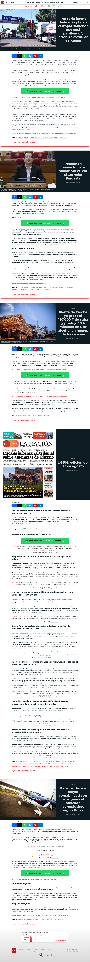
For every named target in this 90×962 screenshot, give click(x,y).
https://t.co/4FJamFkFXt (45, 586)
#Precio (26, 137)
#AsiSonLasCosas (30, 846)
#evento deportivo (67, 761)
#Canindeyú (37, 766)
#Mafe (50, 766)
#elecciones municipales (54, 763)
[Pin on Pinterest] (35, 56)
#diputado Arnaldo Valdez (44, 289)
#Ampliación (50, 137)
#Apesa (56, 137)
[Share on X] (19, 56)
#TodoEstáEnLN (40, 550)
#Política (16, 546)
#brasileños (45, 766)
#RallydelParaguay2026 (55, 761)
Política (73, 14)
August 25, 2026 (54, 552)
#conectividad (53, 287)
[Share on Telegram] (30, 56)
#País (13, 691)
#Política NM (62, 137)
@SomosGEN (45, 854)
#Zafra (35, 415)
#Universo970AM (37, 856)
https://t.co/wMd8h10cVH (45, 695)
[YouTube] (77, 951)
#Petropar (20, 137)
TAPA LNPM (73, 458)
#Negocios (14, 616)
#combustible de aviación (31, 763)
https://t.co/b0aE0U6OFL (50, 550)
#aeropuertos (50, 919)
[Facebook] (68, 951)
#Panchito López (68, 287)
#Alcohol (46, 415)
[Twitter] (71, 951)
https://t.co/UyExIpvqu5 (45, 655)
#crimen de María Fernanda (60, 766)
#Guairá (20, 415)
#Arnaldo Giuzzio (36, 761)
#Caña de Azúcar (27, 415)
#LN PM (20, 761)
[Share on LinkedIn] (40, 56)
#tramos (46, 287)
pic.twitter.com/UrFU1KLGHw (50, 856)
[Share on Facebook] (14, 56)
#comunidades (16, 289)
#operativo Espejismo (27, 766)
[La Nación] (7, 2)
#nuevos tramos (31, 289)
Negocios (73, 308)
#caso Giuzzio (27, 761)
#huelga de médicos (67, 763)
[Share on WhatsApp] (24, 56)
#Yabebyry (60, 287)
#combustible (42, 919)
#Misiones (32, 287)
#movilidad (23, 289)
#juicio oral (45, 761)
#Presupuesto (42, 137)
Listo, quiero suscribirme (60, 940)
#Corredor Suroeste (23, 287)
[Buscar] (87, 2)
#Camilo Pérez (43, 763)
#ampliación (39, 287)
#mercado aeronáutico (17, 763)
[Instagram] (74, 951)
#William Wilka (59, 919)
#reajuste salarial (16, 766)
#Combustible (33, 137)
